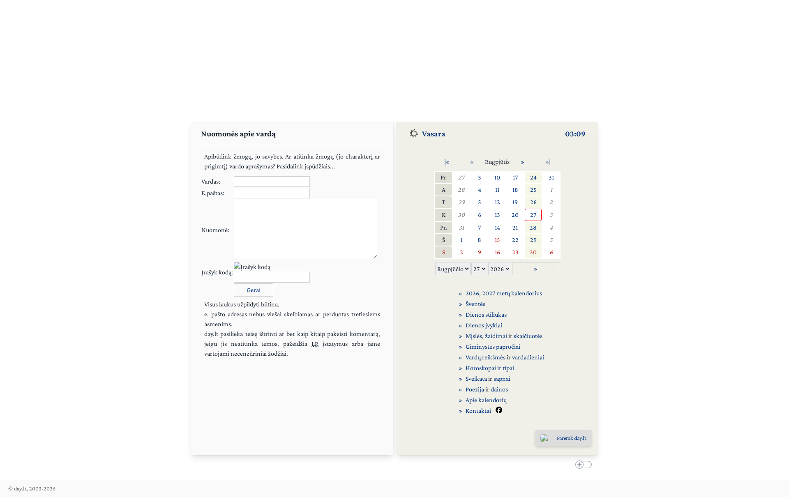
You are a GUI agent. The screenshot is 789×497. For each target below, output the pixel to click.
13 (497, 214)
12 (497, 201)
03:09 (575, 133)
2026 (472, 293)
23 (515, 251)
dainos (499, 389)
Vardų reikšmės (485, 357)
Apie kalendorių (486, 399)
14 (497, 227)
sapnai (502, 378)
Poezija (475, 389)
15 (497, 239)
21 (515, 227)
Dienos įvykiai (484, 325)
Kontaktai (478, 410)
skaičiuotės (528, 335)
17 (515, 177)
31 (551, 177)
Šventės (475, 303)
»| (548, 161)
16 (497, 251)
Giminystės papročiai (493, 346)
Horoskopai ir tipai (490, 367)
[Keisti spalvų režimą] (582, 466)
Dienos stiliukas (486, 314)
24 (533, 177)
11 (497, 189)
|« (447, 161)
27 (461, 177)
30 (461, 214)
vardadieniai (528, 357)
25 (533, 189)
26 (533, 201)
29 (461, 201)
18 (515, 189)
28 (461, 189)
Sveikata (476, 378)
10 (497, 177)
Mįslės (474, 335)
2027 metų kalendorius (512, 293)
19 (515, 201)
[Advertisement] (394, 57)
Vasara (433, 133)
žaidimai (496, 335)
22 (515, 239)
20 (515, 214)
